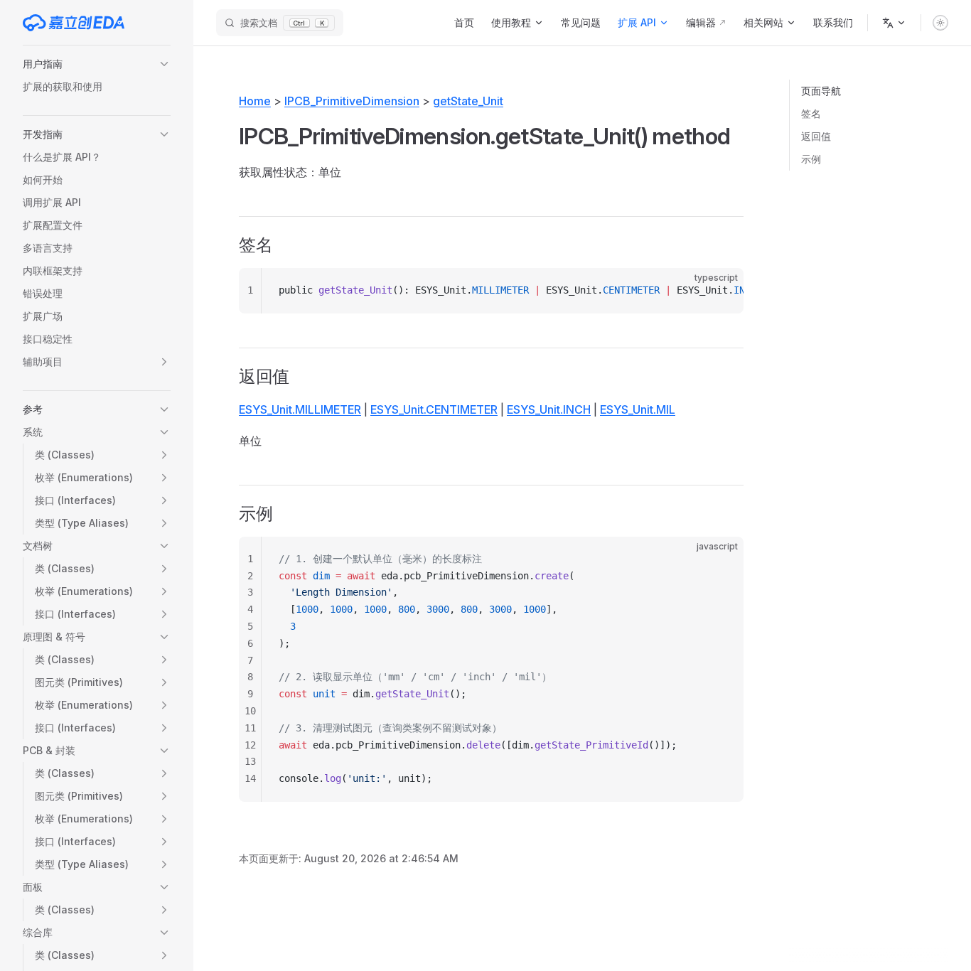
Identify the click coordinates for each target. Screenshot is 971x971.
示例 (811, 159)
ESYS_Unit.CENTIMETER (434, 409)
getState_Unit (468, 101)
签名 (811, 113)
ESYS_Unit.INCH (549, 409)
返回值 (816, 136)
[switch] (940, 23)
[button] (97, 64)
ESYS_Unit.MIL (637, 409)
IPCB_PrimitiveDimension (351, 101)
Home (255, 101)
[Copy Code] (721, 291)
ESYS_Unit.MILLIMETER (300, 409)
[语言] (894, 22)
